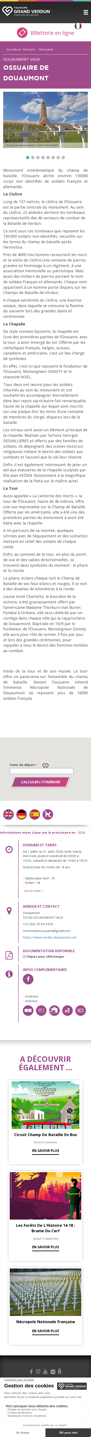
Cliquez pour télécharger (44, 956)
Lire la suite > (33, 890)
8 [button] (63, 157)
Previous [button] (26, 119)
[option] (45, 120)
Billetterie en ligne (51, 32)
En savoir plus (45, 1150)
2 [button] (32, 157)
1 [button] (27, 157)
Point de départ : (23, 765)
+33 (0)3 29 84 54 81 (38, 924)
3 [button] (38, 157)
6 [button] (53, 157)
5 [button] (48, 157)
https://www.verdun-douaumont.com (50, 937)
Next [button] (64, 119)
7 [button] (58, 157)
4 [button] (43, 157)
